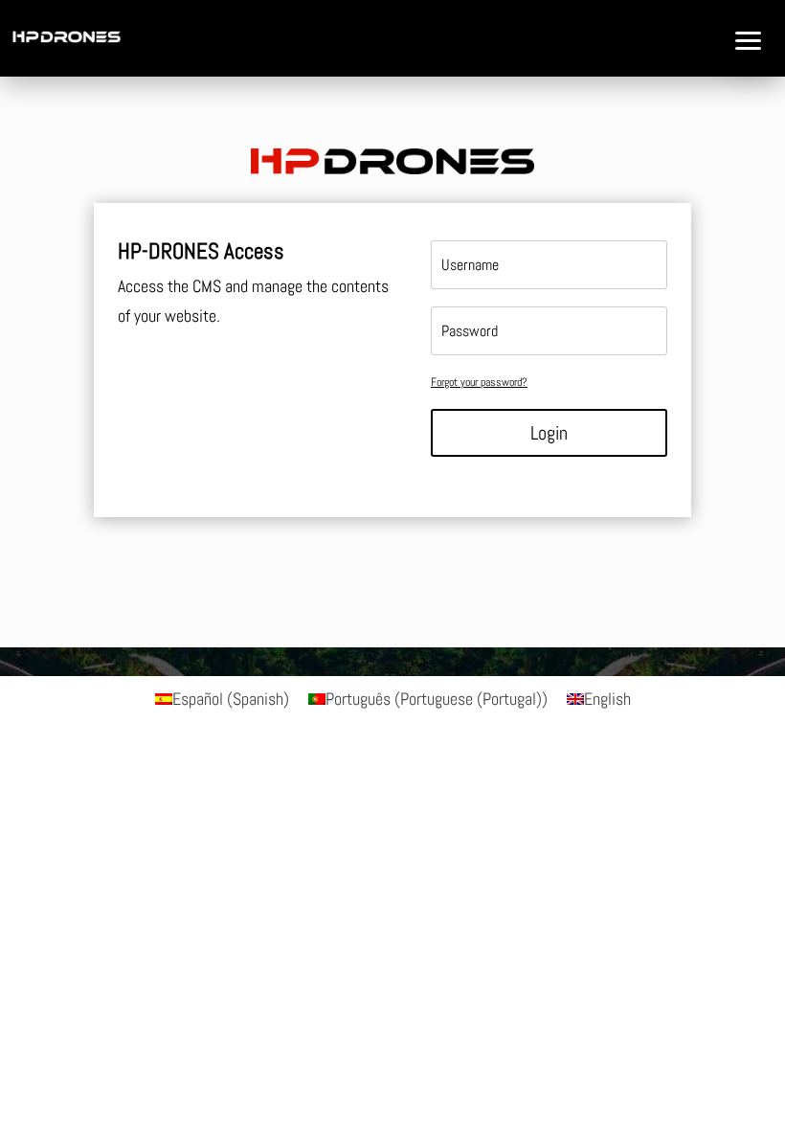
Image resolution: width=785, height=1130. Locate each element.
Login (549, 432)
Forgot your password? (479, 382)
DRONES (40, 163)
